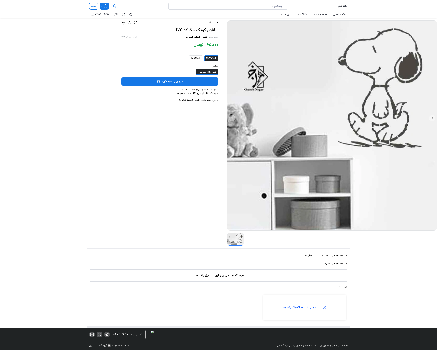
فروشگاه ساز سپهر (98, 345)
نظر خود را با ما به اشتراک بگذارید (302, 307)
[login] (114, 6)
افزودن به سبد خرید (172, 81)
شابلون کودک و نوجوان (196, 37)
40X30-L (211, 59)
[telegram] (131, 14)
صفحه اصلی (340, 14)
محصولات (321, 14)
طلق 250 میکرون (207, 72)
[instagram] (116, 14)
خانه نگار (343, 6)
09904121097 (102, 14)
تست (94, 6)
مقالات (304, 14)
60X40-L (196, 59)
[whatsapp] (123, 14)
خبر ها (287, 14)
